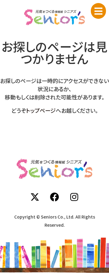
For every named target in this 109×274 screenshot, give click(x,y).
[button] (98, 11)
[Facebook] (54, 197)
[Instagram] (74, 197)
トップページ (41, 110)
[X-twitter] (35, 197)
